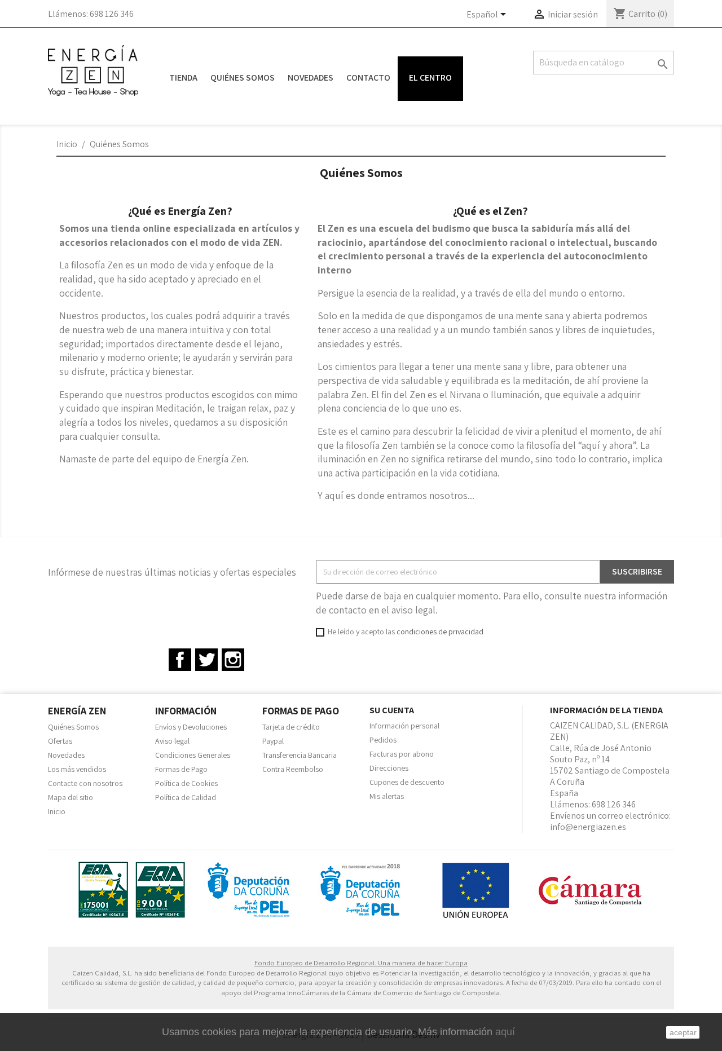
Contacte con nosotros (85, 783)
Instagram (233, 659)
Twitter (206, 659)
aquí (505, 1031)
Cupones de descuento (406, 782)
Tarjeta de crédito (291, 727)
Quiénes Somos (242, 77)
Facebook (180, 659)
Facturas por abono (401, 754)
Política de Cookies (186, 783)
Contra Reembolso (292, 769)
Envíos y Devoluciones (191, 727)
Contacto (368, 77)
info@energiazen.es (588, 827)
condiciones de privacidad (440, 631)
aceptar (683, 1032)
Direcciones (388, 768)
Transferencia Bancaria (299, 755)
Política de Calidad (185, 797)
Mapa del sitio (70, 797)
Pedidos (383, 740)
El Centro (430, 77)
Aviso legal (172, 741)
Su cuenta (391, 710)
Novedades (310, 77)
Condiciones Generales (192, 755)
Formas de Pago (181, 769)
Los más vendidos (77, 769)
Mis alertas (386, 796)
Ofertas (60, 741)
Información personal (404, 726)
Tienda (183, 77)
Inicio (56, 811)
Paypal (273, 741)
